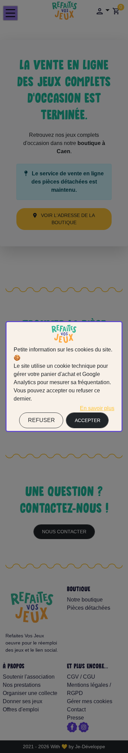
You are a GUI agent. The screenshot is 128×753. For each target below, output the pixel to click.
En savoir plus (97, 408)
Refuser (41, 420)
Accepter (87, 420)
